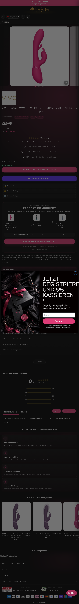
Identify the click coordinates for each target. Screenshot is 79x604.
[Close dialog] (75, 273)
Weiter (58, 321)
